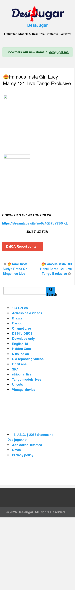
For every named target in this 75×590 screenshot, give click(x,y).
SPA (15, 369)
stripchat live (21, 374)
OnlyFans (19, 364)
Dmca (16, 449)
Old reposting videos (28, 359)
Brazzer (18, 318)
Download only (23, 338)
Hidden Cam (21, 348)
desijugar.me (59, 52)
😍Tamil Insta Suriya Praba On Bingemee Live (15, 269)
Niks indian (20, 354)
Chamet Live (21, 328)
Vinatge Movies (23, 389)
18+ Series (20, 307)
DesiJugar (37, 25)
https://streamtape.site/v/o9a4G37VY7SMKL (35, 223)
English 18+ (21, 343)
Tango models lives (26, 379)
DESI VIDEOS (22, 333)
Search (50, 294)
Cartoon (18, 323)
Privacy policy (22, 455)
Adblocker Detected (27, 444)
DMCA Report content (22, 246)
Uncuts (17, 384)
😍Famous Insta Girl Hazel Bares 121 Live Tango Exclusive (56, 269)
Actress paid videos (27, 313)
